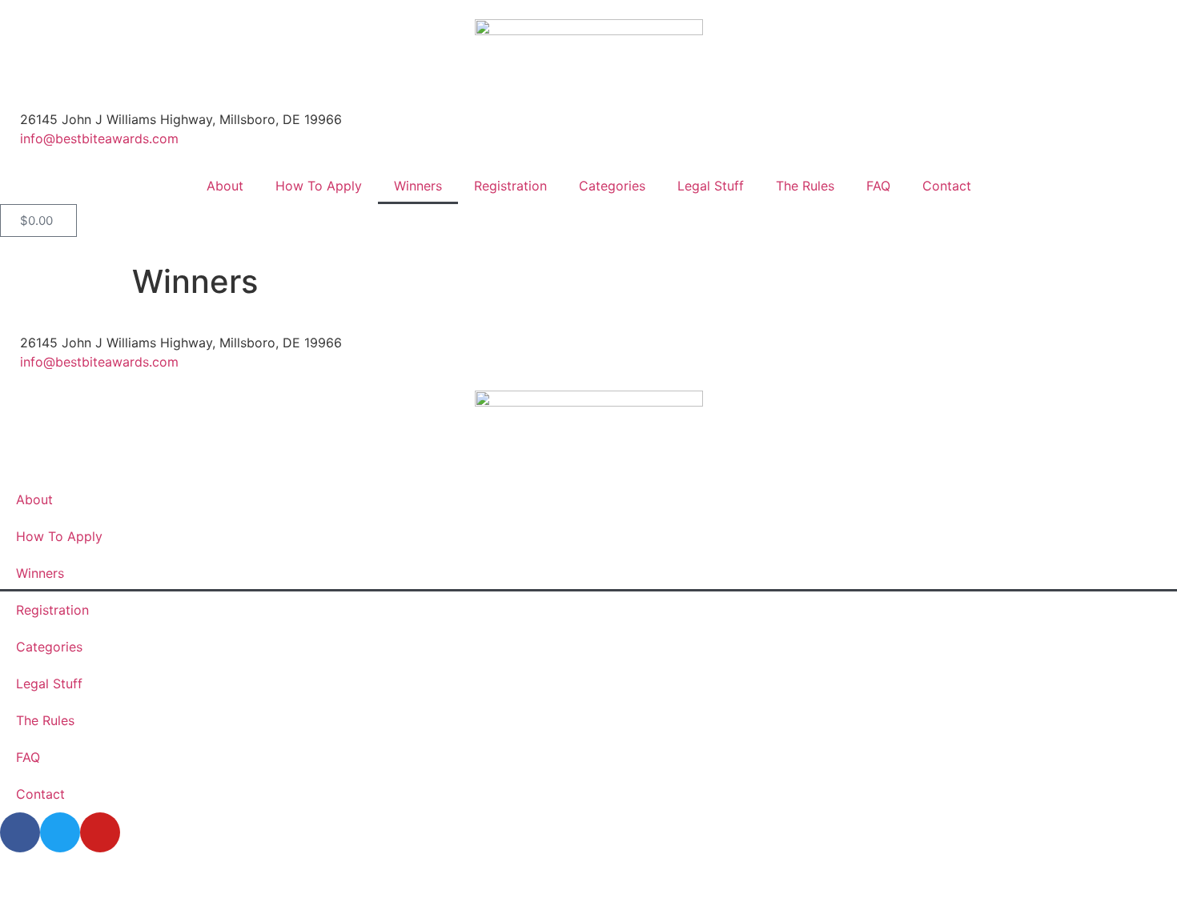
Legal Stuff (710, 186)
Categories (612, 186)
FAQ (878, 186)
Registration (510, 186)
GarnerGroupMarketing (804, 881)
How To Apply (318, 186)
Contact (946, 186)
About (225, 186)
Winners (418, 186)
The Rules (805, 186)
